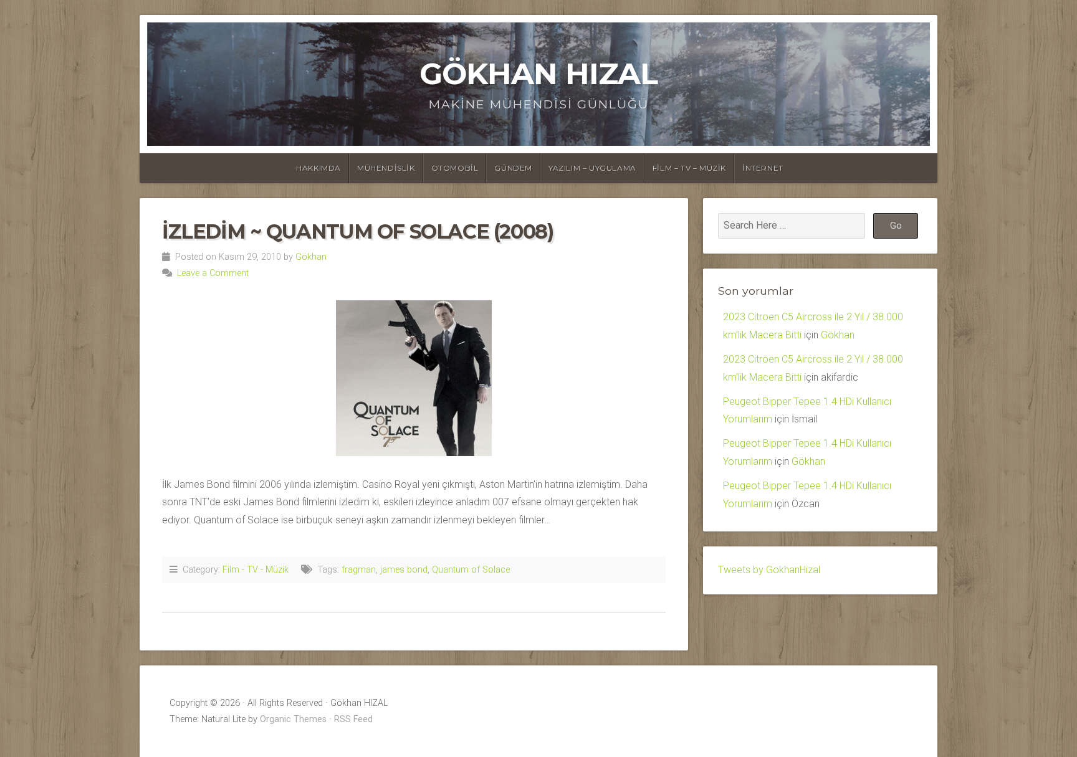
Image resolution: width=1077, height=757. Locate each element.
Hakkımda (318, 168)
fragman (359, 569)
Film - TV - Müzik (256, 569)
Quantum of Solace (471, 569)
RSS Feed (353, 719)
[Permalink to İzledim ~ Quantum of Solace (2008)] (414, 378)
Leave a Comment (213, 273)
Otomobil (455, 168)
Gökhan (311, 257)
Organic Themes (293, 719)
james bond (404, 569)
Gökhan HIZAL (538, 73)
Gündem (513, 168)
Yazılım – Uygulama (592, 168)
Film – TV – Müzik (689, 168)
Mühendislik (386, 168)
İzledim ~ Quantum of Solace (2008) (357, 231)
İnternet (762, 168)
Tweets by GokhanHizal (769, 570)
